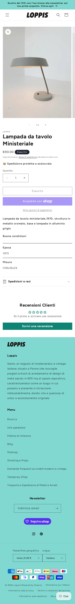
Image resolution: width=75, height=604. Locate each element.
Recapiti (55, 596)
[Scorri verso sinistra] (29, 125)
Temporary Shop (17, 477)
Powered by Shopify (31, 585)
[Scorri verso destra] (46, 125)
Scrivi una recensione (37, 326)
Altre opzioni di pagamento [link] (37, 210)
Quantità (8, 170)
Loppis (17, 585)
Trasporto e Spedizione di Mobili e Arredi (32, 485)
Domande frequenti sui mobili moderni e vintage (37, 468)
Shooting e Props (18, 460)
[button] (7, 15)
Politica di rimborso (19, 435)
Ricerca (12, 419)
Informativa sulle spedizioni (33, 596)
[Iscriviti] (57, 508)
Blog (10, 444)
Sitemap (12, 452)
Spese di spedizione (28, 157)
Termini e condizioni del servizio (54, 590)
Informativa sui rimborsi (58, 585)
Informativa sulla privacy (21, 590)
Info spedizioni (16, 427)
